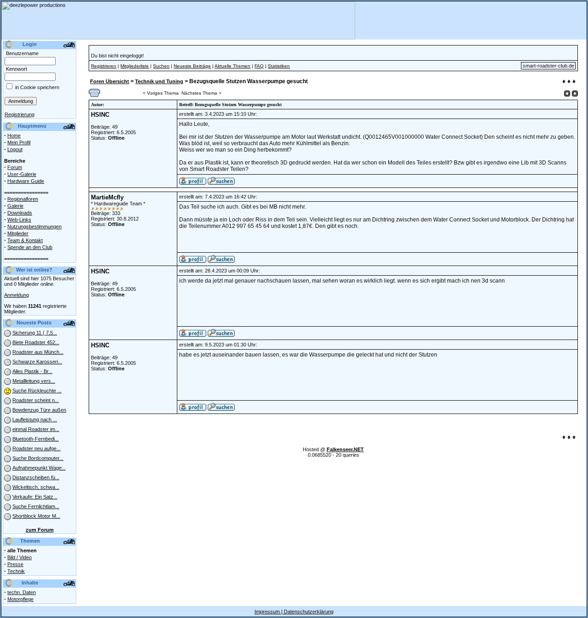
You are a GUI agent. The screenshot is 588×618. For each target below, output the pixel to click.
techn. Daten (21, 592)
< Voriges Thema (161, 93)
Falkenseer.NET (345, 449)
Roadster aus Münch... (37, 352)
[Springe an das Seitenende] (569, 82)
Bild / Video (19, 557)
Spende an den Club (29, 247)
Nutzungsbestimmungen (34, 226)
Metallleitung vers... (33, 381)
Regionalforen (22, 199)
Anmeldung (16, 295)
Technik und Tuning (159, 81)
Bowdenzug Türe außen (39, 410)
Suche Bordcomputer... (37, 458)
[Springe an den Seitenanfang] (569, 438)
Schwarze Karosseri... (37, 361)
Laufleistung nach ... (34, 419)
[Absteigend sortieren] (575, 93)
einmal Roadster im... (35, 429)
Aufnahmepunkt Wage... (39, 468)
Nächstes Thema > (201, 93)
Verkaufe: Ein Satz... (34, 496)
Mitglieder (17, 233)
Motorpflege (20, 599)
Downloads (19, 212)
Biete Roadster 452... (35, 342)
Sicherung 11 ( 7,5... (34, 332)
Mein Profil (18, 142)
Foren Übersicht (109, 81)
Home (14, 135)
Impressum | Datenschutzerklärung (294, 611)
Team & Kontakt (25, 240)
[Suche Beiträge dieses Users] (221, 183)
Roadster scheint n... (35, 400)
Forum (14, 167)
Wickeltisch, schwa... (35, 487)
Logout (15, 149)
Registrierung (19, 114)
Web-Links (19, 219)
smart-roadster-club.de (548, 65)
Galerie (15, 206)
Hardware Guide (25, 181)
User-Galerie (21, 174)
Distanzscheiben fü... (35, 477)
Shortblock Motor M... (36, 516)
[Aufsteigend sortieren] (567, 93)
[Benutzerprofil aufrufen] (192, 183)
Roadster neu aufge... (36, 448)
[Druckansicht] (94, 95)
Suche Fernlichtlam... (35, 506)
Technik (16, 571)
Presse (15, 564)
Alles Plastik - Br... (32, 371)
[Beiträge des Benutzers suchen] (221, 261)
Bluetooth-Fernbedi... (35, 439)
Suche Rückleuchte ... (37, 390)
